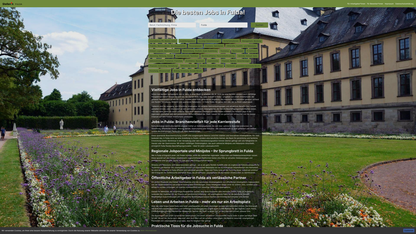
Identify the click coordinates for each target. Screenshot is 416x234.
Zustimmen (408, 230)
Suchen (259, 25)
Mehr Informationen (149, 230)
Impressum (389, 4)
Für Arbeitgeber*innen (356, 4)
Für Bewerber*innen (375, 4)
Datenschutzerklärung (404, 4)
